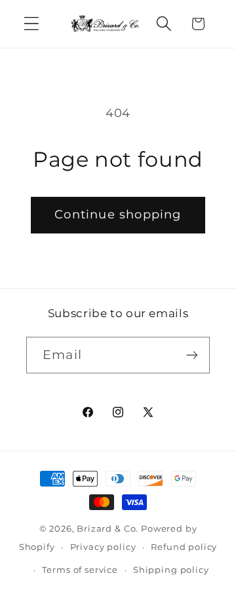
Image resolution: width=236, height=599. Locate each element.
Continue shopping (117, 214)
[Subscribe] (191, 355)
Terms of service (79, 569)
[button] (31, 24)
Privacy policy (103, 546)
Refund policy (184, 546)
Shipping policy (171, 569)
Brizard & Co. (107, 528)
